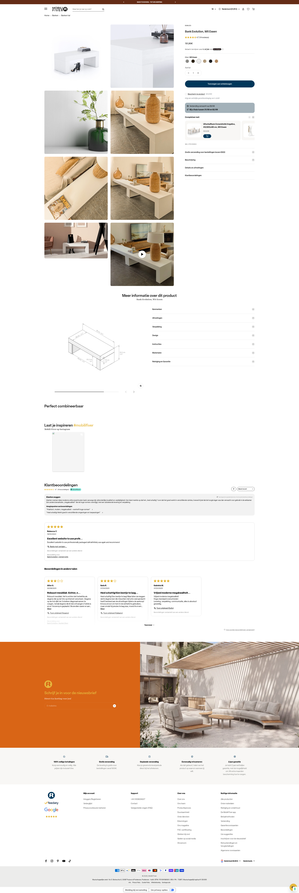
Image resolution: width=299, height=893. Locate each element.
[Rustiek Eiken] (216, 61)
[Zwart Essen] (210, 61)
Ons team (181, 803)
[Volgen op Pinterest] (57, 861)
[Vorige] (123, 2)
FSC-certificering (184, 830)
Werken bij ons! (183, 834)
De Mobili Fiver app (228, 812)
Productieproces (184, 808)
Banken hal (65, 15)
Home (46, 15)
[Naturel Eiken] (205, 61)
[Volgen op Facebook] (46, 861)
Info (130, 882)
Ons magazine (183, 825)
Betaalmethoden (228, 816)
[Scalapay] (217, 49)
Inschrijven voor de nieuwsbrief (233, 838)
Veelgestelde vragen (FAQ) (142, 808)
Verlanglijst (87, 803)
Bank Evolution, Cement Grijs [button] (57, 557)
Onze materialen (227, 803)
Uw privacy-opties (159, 890)
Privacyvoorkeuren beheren (94, 808)
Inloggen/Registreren (92, 799)
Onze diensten (183, 816)
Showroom (181, 843)
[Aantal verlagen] (188, 73)
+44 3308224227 (138, 799)
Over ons (181, 799)
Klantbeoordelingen (193, 175)
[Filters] (233, 489)
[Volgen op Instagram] (51, 861)
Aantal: (188, 67)
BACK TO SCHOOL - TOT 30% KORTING (149, 2)
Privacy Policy (136, 882)
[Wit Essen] (199, 61)
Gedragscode (166, 882)
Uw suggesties (227, 834)
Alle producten (227, 799)
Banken (55, 15)
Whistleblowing (155, 882)
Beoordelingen (227, 830)
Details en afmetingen (194, 167)
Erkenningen (182, 821)
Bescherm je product (196, 94)
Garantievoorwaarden (229, 825)
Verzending (225, 821)
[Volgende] (175, 2)
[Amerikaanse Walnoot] (193, 61)
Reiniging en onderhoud (230, 808)
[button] (191, 37)
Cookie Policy (146, 882)
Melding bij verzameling (136, 890)
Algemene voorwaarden (230, 850)
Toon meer (148, 625)
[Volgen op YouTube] (63, 861)
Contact (134, 803)
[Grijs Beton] (187, 61)
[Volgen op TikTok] (69, 861)
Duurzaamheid (183, 812)
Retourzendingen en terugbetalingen (229, 844)
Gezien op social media (186, 838)
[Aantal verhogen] (198, 73)
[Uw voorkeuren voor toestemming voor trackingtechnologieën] (295, 889)
